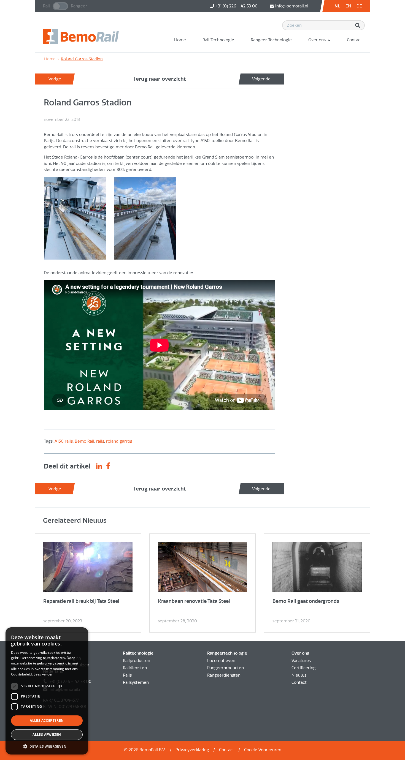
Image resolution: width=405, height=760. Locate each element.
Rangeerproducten (225, 667)
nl (337, 6)
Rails (127, 675)
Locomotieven (221, 660)
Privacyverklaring (192, 749)
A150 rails (64, 441)
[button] (47, 746)
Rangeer (79, 6)
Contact (354, 39)
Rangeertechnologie (227, 653)
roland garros (119, 441)
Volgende (261, 79)
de (359, 6)
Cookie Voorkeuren (262, 749)
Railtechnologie (138, 653)
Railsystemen (136, 682)
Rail (46, 6)
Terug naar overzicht (159, 79)
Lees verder (43, 674)
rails (100, 441)
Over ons (317, 39)
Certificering (303, 667)
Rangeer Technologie (271, 39)
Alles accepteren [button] (47, 720)
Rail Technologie (218, 39)
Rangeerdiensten (224, 675)
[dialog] (47, 690)
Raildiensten (135, 667)
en (348, 6)
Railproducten (136, 660)
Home (180, 39)
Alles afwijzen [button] (47, 734)
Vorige (54, 79)
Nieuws (298, 675)
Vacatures (301, 660)
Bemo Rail (84, 441)
